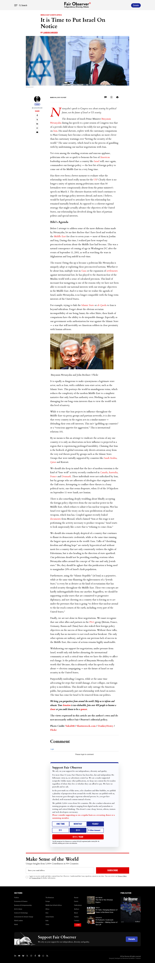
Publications (78, 905)
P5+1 (91, 622)
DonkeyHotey (105, 726)
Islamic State (87, 305)
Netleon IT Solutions (135, 958)
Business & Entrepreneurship (23, 905)
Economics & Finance (20, 901)
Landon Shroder (50, 32)
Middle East (60, 236)
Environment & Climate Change (23, 917)
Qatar (53, 462)
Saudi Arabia (110, 458)
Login (52, 749)
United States (50, 917)
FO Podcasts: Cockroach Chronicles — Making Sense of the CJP (106, 922)
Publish (76, 917)
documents (55, 518)
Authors (76, 909)
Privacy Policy (122, 876)
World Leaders (18, 921)
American (105, 157)
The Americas (50, 898)
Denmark (66, 476)
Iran (55, 130)
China (47, 924)
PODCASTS (99, 917)
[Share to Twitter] (37, 119)
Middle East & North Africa (51, 15)
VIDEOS (98, 907)
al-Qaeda (101, 305)
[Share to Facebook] (37, 115)
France (53, 476)
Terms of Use (36, 878)
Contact (76, 921)
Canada (104, 472)
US (95, 179)
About (76, 913)
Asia (47, 913)
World (16, 924)
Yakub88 (70, 726)
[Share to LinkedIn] (37, 124)
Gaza (83, 270)
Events (76, 901)
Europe (48, 901)
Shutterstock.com (86, 726)
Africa (47, 909)
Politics (16, 898)
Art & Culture (18, 909)
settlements (112, 270)
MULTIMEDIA (99, 897)
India (47, 921)
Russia (76, 898)
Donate (131, 939)
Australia (113, 472)
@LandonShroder (37, 108)
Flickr (53, 730)
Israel (96, 161)
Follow (37, 104)
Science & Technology (21, 913)
